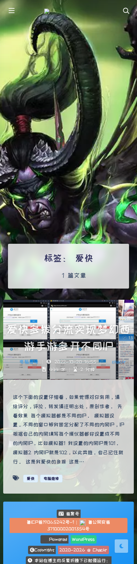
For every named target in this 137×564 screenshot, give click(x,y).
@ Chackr (97, 549)
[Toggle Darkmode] (121, 546)
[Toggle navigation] (126, 11)
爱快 (30, 478)
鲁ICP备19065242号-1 (50, 522)
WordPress (83, 539)
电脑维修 (29, 361)
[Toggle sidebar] (11, 11)
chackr (119, 361)
